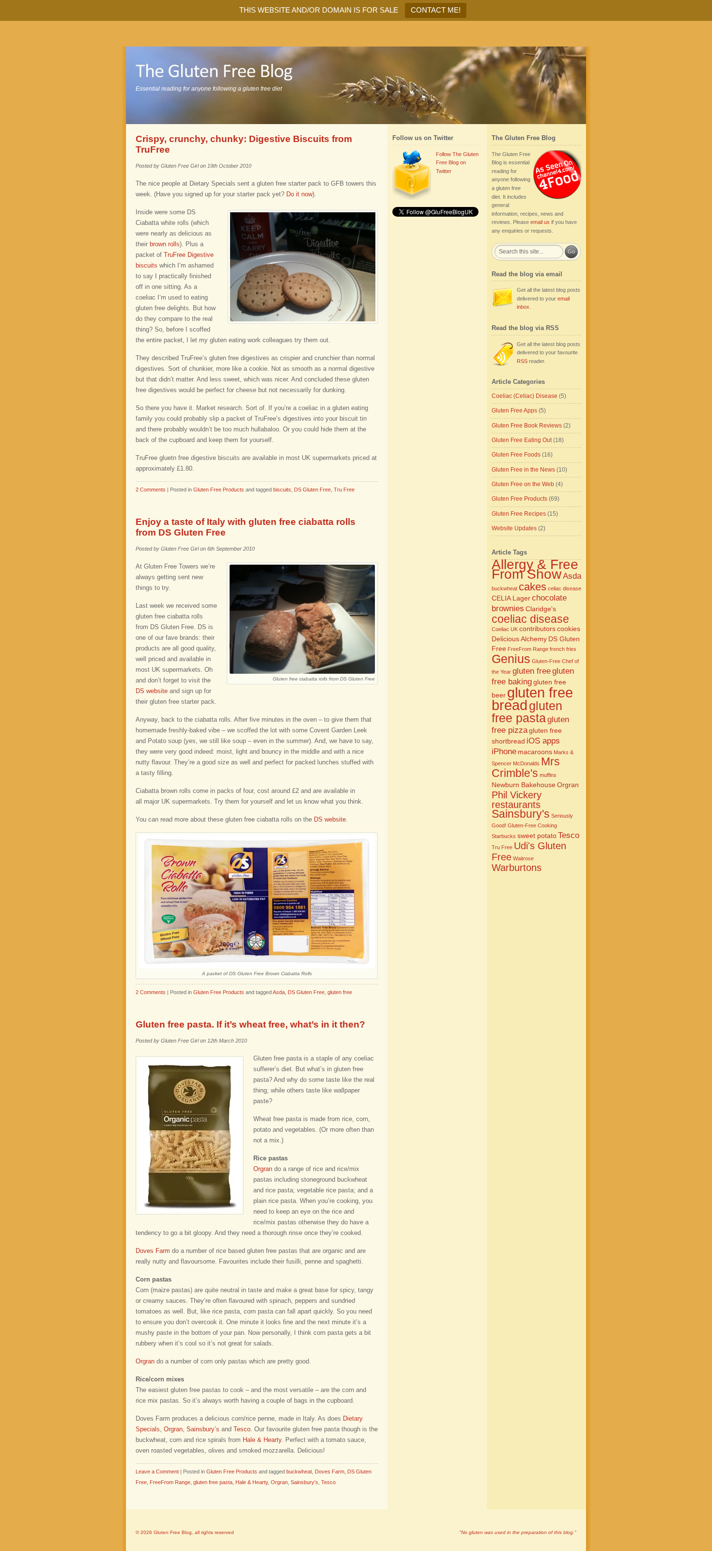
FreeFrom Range (170, 1482)
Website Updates (514, 528)
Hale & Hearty (262, 1439)
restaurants (516, 804)
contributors (537, 629)
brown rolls (165, 244)
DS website (152, 691)
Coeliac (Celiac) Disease (524, 396)
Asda (279, 992)
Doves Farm (153, 1250)
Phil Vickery (517, 795)
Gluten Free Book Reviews (527, 425)
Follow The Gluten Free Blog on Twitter (457, 162)
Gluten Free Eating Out (522, 440)
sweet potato (537, 835)
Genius (511, 658)
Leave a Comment (157, 1471)
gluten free (339, 992)
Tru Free (344, 489)
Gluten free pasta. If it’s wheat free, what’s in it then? (250, 1024)
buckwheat (299, 1471)
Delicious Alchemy (519, 639)
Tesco (241, 1429)
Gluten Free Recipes (519, 513)
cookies (568, 629)
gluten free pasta (212, 1482)
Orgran (262, 1168)
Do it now (299, 194)
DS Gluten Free (312, 489)
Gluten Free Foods (516, 454)
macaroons (535, 752)
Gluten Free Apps (514, 410)
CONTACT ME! (436, 10)
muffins (548, 775)
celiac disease (564, 588)
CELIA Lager (511, 598)
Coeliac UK (505, 629)
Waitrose (523, 858)
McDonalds (526, 763)
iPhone (504, 751)
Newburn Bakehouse (524, 785)
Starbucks (504, 836)
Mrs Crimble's (526, 767)
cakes (532, 587)
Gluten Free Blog (173, 1532)
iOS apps (543, 740)
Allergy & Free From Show (535, 569)
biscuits (282, 489)
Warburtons (517, 867)
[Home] (356, 85)
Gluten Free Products (218, 489)
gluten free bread (532, 698)
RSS (522, 361)
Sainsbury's (304, 1482)
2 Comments (151, 489)
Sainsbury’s (202, 1429)
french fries (563, 649)
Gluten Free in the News (523, 469)
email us (540, 222)
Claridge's (541, 609)
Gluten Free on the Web (523, 484)
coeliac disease (530, 619)
